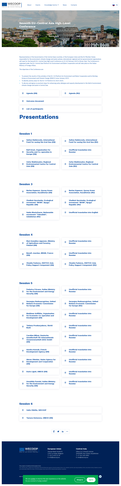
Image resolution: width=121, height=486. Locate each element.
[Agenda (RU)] (65, 93)
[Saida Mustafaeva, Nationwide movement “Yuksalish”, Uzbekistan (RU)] (22, 214)
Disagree (80, 480)
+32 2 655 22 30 (54, 455)
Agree (91, 480)
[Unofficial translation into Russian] (65, 151)
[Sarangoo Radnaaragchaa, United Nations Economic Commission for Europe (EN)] (22, 303)
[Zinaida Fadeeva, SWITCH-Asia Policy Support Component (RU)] (65, 264)
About (29, 5)
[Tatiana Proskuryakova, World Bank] (22, 326)
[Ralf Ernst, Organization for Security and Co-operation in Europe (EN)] (22, 152)
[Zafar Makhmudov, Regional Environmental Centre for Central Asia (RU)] (65, 164)
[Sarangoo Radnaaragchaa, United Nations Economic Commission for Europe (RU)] (65, 303)
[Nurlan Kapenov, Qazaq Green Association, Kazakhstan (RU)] (65, 191)
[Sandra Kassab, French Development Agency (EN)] (22, 350)
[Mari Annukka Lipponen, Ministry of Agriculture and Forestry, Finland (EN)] (22, 243)
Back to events (26, 18)
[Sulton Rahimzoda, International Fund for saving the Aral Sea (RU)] (65, 141)
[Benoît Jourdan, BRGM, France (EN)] (22, 254)
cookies (33, 479)
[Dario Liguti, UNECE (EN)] (22, 371)
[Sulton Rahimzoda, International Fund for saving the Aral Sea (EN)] (22, 141)
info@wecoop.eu (54, 457)
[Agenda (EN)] (22, 93)
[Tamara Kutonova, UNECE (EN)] (22, 418)
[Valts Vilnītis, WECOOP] (22, 410)
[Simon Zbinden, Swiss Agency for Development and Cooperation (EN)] (22, 361)
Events (38, 5)
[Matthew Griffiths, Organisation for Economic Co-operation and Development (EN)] (22, 315)
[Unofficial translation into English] (65, 212)
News (65, 5)
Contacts (74, 5)
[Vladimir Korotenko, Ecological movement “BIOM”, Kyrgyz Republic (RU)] (65, 202)
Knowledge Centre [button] (50, 5)
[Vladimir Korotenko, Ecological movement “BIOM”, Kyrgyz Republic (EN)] (22, 202)
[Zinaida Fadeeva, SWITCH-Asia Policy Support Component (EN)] (22, 264)
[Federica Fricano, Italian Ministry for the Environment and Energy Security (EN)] (22, 291)
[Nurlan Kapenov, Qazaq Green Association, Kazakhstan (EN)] (22, 191)
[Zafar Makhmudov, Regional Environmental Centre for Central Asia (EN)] (22, 164)
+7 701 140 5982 (83, 455)
